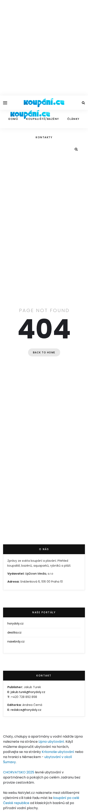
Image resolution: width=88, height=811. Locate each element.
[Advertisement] (44, 47)
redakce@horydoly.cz (26, 710)
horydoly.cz (15, 623)
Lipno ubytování (51, 741)
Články (73, 119)
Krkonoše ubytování (58, 751)
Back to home (44, 352)
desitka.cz (14, 632)
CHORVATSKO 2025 (18, 772)
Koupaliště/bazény (42, 119)
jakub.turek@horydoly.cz (28, 692)
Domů (13, 119)
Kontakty (44, 137)
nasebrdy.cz (16, 641)
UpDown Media (35, 574)
